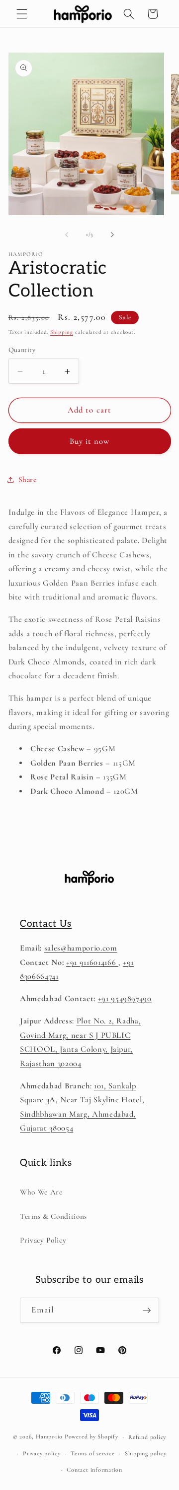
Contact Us (46, 924)
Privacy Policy (43, 1240)
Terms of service (92, 1453)
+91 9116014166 (92, 962)
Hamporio (49, 1436)
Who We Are (41, 1192)
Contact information (94, 1469)
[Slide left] (67, 234)
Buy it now (90, 441)
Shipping (61, 332)
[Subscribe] (147, 1310)
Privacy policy (42, 1453)
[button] (22, 14)
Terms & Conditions (53, 1216)
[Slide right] (112, 234)
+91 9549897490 (125, 999)
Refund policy (147, 1436)
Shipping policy (146, 1453)
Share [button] (27, 479)
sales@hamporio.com (80, 948)
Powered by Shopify (91, 1436)
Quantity (22, 350)
